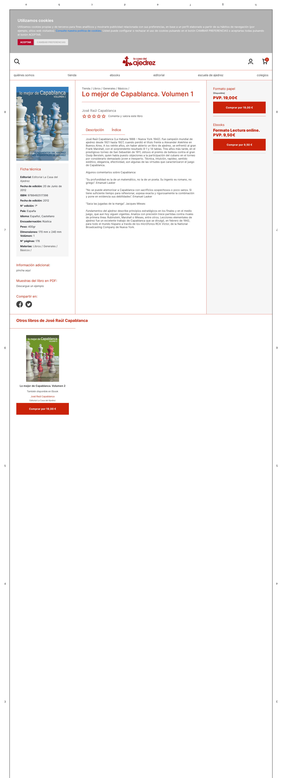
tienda (72, 75)
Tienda (86, 88)
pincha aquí (23, 270)
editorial (158, 75)
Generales (49, 246)
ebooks (115, 75)
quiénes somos (24, 75)
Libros (37, 246)
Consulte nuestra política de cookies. (79, 30)
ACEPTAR (25, 42)
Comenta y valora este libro (125, 116)
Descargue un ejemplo (30, 286)
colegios (262, 75)
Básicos (25, 250)
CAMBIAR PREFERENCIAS (51, 42)
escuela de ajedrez (210, 75)
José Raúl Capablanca (43, 396)
